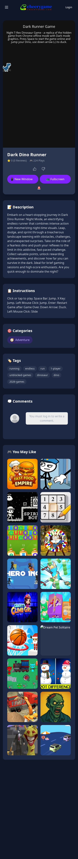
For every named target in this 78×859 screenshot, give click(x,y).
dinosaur (42, 375)
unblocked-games (20, 375)
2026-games (16, 381)
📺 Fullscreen (55, 179)
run (42, 368)
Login (68, 7)
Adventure (20, 340)
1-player (56, 368)
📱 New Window (21, 179)
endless (30, 368)
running (14, 368)
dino (56, 375)
